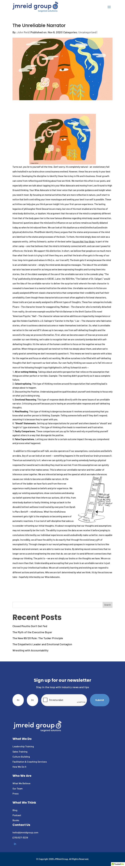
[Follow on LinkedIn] (14, 843)
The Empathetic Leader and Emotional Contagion (42, 644)
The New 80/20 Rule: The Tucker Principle (37, 638)
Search (107, 604)
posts (102, 180)
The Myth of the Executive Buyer (32, 632)
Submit (99, 700)
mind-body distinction (23, 213)
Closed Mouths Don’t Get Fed (29, 626)
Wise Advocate (67, 185)
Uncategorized (87, 32)
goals (31, 260)
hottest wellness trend (32, 507)
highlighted (54, 367)
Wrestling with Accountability (30, 650)
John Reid (23, 32)
